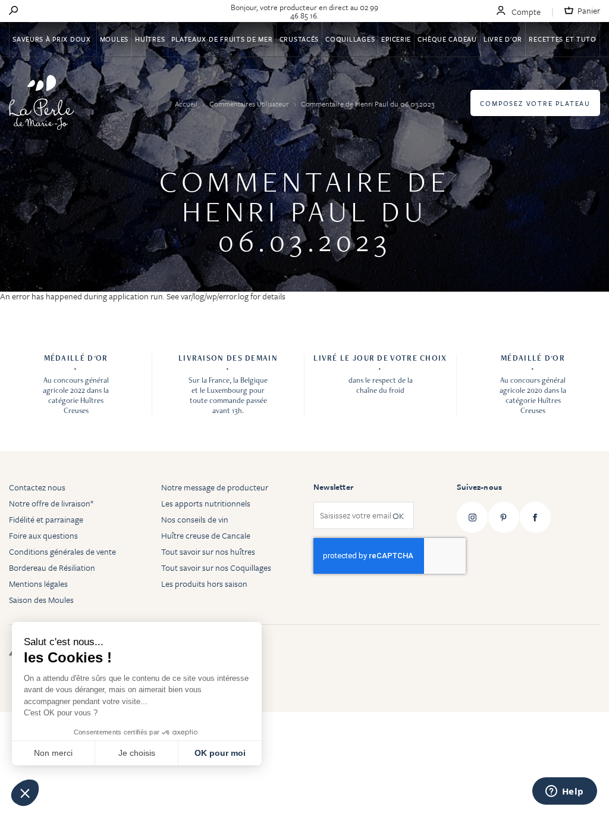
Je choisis (136, 753)
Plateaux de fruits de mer (221, 39)
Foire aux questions (43, 535)
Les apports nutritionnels (205, 503)
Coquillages (350, 39)
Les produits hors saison (204, 583)
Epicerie (396, 39)
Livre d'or (503, 39)
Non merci (53, 753)
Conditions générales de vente (62, 551)
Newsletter (333, 487)
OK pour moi (220, 753)
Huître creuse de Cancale (205, 535)
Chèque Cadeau (446, 39)
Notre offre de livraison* (51, 503)
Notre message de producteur (214, 487)
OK (398, 515)
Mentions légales (38, 583)
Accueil (187, 103)
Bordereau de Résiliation (52, 567)
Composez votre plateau (535, 103)
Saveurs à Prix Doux (52, 39)
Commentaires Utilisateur (250, 103)
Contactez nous (37, 487)
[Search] (13, 11)
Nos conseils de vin (194, 519)
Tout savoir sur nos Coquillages (216, 567)
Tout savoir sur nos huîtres (208, 551)
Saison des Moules (41, 599)
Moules (114, 39)
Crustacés (299, 39)
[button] (25, 792)
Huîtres (150, 39)
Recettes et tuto (563, 39)
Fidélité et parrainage (46, 519)
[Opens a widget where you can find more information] (564, 792)
